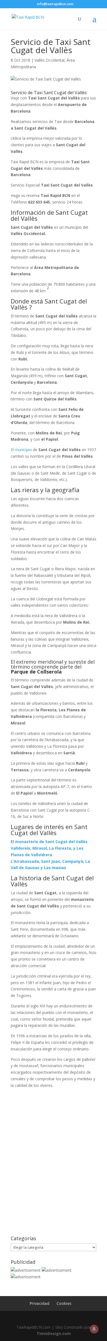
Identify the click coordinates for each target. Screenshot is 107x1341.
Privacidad (39, 1303)
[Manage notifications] (94, 1329)
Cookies (64, 1303)
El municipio (21, 449)
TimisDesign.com (53, 1333)
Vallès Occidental (49, 60)
